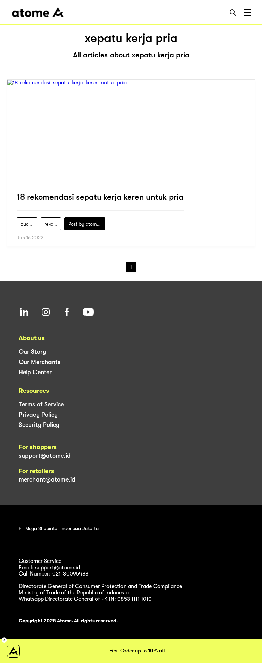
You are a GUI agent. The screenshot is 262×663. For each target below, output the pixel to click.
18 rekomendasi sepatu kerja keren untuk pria (100, 197)
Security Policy (39, 424)
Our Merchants (39, 361)
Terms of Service (41, 404)
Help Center (35, 372)
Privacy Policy (38, 414)
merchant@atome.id (47, 479)
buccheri (28, 224)
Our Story (32, 351)
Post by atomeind (86, 224)
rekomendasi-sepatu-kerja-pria (52, 224)
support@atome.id (45, 455)
